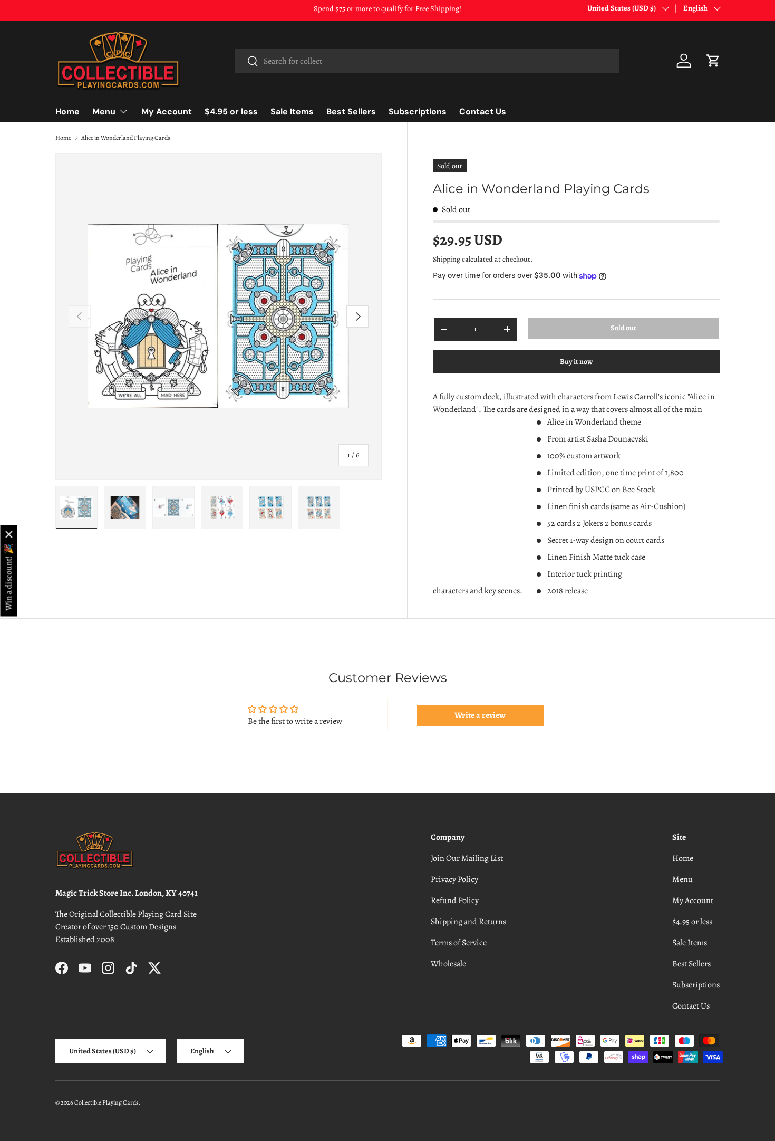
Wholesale (448, 964)
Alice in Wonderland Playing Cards (125, 138)
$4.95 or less (231, 111)
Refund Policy (455, 900)
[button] (713, 60)
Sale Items (292, 111)
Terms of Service (459, 942)
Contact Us (482, 111)
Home (67, 111)
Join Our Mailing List (467, 858)
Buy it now (576, 362)
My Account (166, 111)
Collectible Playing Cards (106, 1102)
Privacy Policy (454, 879)
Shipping (446, 259)
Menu (103, 111)
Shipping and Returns (468, 921)
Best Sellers (351, 111)
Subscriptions (418, 111)
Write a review (480, 715)
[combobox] (426, 61)
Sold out (623, 328)
